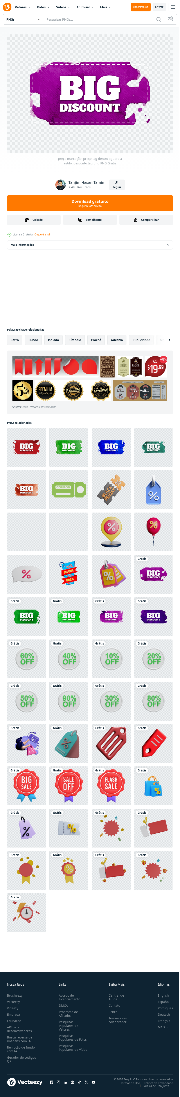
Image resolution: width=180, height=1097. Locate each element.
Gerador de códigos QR (21, 1057)
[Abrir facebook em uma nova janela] (51, 1080)
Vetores (21, 7)
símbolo (75, 338)
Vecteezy (13, 999)
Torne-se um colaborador (116, 1018)
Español (160, 999)
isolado (53, 338)
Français (161, 1018)
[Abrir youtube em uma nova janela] (93, 1080)
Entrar (159, 7)
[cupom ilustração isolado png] (68, 487)
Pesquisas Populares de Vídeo (67, 1047)
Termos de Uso (127, 1081)
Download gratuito (90, 203)
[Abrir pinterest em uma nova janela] (72, 1080)
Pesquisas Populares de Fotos (72, 1035)
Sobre (111, 1009)
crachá (96, 338)
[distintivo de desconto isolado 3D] (111, 826)
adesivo (117, 338)
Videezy (12, 1006)
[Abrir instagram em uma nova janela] (58, 1080)
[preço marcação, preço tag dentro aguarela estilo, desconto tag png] (68, 445)
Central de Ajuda (114, 995)
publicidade (141, 338)
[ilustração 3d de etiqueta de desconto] (68, 741)
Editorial (83, 7)
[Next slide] (163, 338)
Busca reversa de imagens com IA (19, 1037)
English (160, 993)
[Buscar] (158, 19)
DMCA (62, 1003)
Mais (103, 7)
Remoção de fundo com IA (21, 1047)
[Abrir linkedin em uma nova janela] (65, 1080)
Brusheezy (14, 993)
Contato (112, 1003)
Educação (14, 1018)
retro (15, 338)
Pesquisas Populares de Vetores (67, 1023)
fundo (33, 338)
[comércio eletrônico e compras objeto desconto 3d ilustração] (111, 572)
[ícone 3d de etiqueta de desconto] (153, 741)
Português (162, 1006)
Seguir (117, 187)
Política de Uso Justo (152, 1083)
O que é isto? (42, 234)
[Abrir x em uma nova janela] (86, 1080)
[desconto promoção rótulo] (111, 529)
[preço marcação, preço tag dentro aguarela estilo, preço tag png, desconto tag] (26, 445)
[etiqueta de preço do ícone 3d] (111, 741)
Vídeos (61, 7)
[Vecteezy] (7, 7)
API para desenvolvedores (19, 1027)
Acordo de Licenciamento (68, 995)
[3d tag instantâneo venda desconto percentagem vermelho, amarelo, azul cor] (68, 572)
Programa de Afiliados (67, 1011)
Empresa (13, 1012)
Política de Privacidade (155, 1081)
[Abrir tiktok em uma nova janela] (79, 1080)
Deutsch (161, 1012)
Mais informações (22, 242)
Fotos (41, 7)
